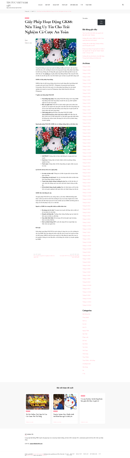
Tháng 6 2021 (86, 236)
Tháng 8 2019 (86, 282)
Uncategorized (87, 364)
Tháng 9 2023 (86, 163)
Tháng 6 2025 (86, 93)
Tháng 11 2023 (87, 156)
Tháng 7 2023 (86, 169)
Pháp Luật (64, 5)
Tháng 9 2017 (86, 288)
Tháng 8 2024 (86, 126)
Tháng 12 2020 (87, 242)
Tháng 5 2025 (86, 96)
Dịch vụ (85, 321)
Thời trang (85, 354)
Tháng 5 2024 (86, 136)
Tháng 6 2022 (86, 209)
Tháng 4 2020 (86, 269)
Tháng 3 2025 (86, 103)
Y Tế (82, 5)
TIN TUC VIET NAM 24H (38, 454)
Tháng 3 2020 (86, 272)
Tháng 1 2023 (86, 189)
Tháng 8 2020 (86, 255)
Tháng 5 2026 (86, 70)
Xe (83, 370)
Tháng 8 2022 (86, 206)
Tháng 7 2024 (86, 130)
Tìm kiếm (85, 18)
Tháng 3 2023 (86, 183)
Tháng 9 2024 (86, 123)
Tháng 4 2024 (86, 139)
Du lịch (40, 5)
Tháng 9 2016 (86, 295)
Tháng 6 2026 (86, 67)
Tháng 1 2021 (86, 239)
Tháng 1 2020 (86, 279)
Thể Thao (85, 350)
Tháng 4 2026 (86, 73)
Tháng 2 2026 (86, 77)
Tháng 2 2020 (86, 275)
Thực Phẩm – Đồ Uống (89, 360)
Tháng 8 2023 (86, 166)
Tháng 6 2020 (86, 262)
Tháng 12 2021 (87, 226)
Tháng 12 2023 (87, 153)
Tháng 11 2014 (87, 302)
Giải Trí (27, 18)
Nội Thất (47, 5)
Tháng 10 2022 (87, 199)
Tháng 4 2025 (86, 100)
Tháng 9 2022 (86, 202)
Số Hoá (85, 340)
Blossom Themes (30, 455)
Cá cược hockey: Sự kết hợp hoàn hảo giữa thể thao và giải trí (91, 400)
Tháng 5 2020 (86, 265)
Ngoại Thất (56, 5)
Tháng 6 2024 (86, 133)
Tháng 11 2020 (87, 245)
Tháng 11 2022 (87, 196)
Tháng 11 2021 (87, 229)
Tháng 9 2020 (86, 252)
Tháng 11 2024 (87, 116)
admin (26, 40)
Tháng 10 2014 (87, 305)
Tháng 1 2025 (86, 110)
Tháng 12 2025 (87, 83)
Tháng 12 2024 (87, 113)
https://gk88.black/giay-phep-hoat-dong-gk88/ (55, 114)
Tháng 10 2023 (87, 159)
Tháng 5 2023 (86, 176)
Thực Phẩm (88, 5)
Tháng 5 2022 (86, 212)
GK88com (47, 74)
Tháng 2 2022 (86, 222)
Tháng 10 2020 (87, 249)
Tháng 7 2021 (86, 232)
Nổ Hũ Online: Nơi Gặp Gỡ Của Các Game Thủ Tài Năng (36, 415)
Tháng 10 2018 (87, 285)
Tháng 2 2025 (86, 106)
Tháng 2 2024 (86, 146)
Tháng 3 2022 (86, 219)
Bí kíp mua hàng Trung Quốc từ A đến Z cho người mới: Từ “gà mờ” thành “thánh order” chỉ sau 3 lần (93, 51)
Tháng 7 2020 (86, 259)
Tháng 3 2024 (86, 143)
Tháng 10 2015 (87, 298)
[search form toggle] (122, 4)
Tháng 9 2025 (86, 87)
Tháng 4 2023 (86, 179)
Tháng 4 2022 (86, 216)
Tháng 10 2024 (87, 120)
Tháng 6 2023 (86, 173)
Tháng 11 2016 (87, 292)
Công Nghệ (86, 317)
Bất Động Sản (74, 5)
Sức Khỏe (85, 344)
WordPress (44, 455)
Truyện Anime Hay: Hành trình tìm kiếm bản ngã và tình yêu (63, 415)
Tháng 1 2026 (86, 80)
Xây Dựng (85, 367)
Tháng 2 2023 (86, 186)
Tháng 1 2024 (86, 149)
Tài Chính (85, 347)
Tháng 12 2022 (87, 192)
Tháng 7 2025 (86, 90)
